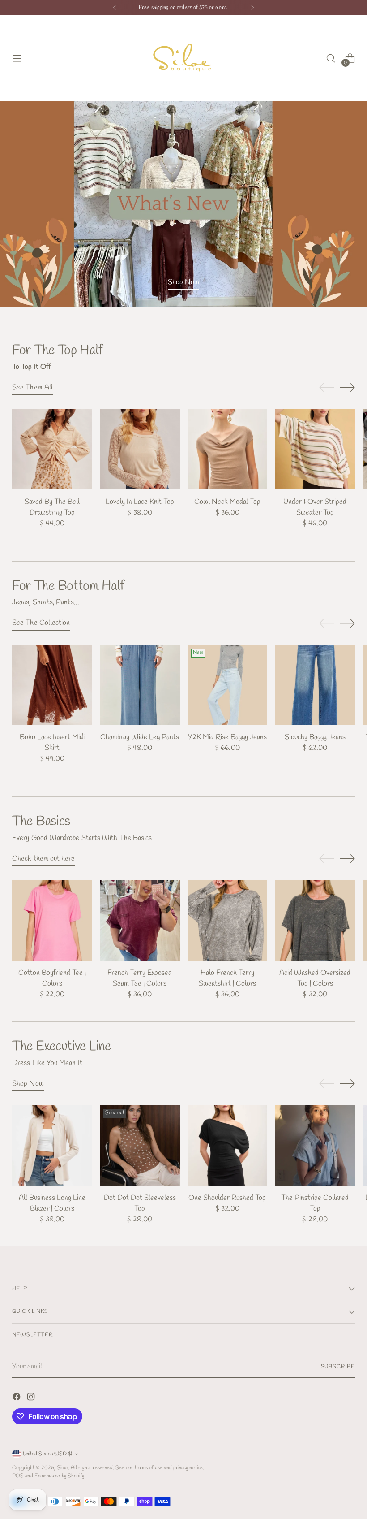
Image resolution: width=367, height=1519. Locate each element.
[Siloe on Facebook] (17, 1398)
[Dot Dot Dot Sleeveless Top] (140, 1145)
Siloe (62, 1467)
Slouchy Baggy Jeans (315, 737)
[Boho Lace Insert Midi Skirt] (52, 685)
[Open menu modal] (17, 58)
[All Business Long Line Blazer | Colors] (52, 1145)
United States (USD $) (47, 1454)
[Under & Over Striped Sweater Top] (315, 449)
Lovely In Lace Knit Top (140, 501)
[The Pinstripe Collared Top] (315, 1145)
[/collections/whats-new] (183, 204)
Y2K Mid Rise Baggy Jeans (227, 737)
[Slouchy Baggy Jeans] (315, 685)
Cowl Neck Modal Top (227, 501)
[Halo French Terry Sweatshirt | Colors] (228, 920)
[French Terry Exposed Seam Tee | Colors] (140, 920)
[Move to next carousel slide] (347, 387)
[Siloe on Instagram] (31, 1398)
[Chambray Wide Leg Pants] (140, 685)
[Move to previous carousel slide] (326, 387)
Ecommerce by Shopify (59, 1476)
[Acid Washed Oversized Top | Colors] (315, 920)
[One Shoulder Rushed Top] (228, 1145)
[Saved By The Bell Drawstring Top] (52, 449)
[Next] (252, 7)
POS (18, 1476)
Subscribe (338, 1366)
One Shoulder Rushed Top (227, 1198)
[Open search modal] (331, 58)
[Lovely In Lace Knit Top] (140, 449)
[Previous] (114, 7)
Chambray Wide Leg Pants (139, 737)
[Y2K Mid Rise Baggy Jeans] (228, 685)
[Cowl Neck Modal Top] (228, 449)
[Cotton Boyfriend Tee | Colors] (52, 920)
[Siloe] (183, 58)
